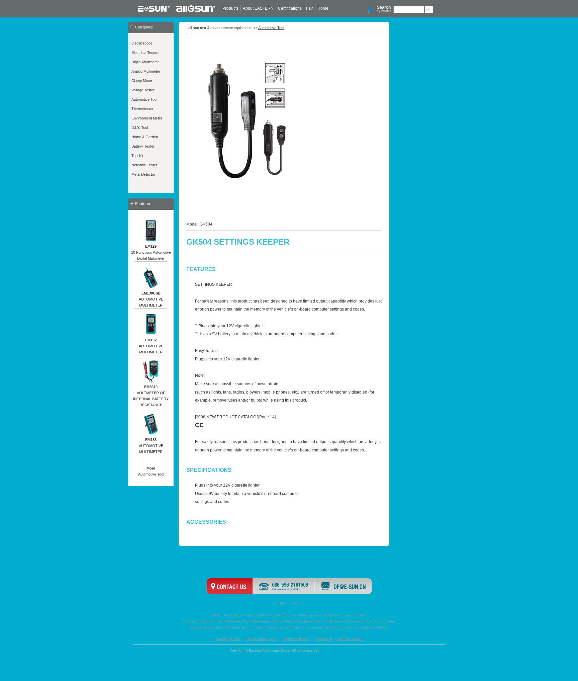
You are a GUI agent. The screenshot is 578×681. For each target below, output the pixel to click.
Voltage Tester (143, 90)
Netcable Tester (144, 165)
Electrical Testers (145, 53)
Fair (309, 8)
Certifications (290, 8)
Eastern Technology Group (231, 615)
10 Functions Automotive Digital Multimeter (151, 252)
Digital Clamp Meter (262, 639)
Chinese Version (350, 639)
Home (322, 8)
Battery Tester (143, 146)
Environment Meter (146, 118)
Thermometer (142, 109)
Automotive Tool (144, 99)
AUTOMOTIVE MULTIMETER (151, 299)
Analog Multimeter (145, 71)
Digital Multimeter (145, 62)
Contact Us (323, 639)
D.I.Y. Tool (139, 127)
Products (230, 8)
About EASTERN (258, 8)
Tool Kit (137, 156)
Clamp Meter (141, 81)
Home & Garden (144, 137)
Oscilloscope (142, 43)
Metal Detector (143, 174)
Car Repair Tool (228, 639)
